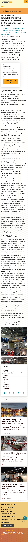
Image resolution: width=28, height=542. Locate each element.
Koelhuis (6, 381)
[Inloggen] (6, 530)
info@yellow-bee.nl (10, 513)
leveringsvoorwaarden (11, 533)
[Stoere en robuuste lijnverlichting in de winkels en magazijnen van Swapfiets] (14, 474)
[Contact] (9, 530)
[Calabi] (3, 537)
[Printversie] (4, 393)
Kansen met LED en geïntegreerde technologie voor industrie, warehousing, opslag (14, 455)
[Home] (2, 530)
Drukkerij (6, 379)
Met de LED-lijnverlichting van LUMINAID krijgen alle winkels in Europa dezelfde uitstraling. (14, 492)
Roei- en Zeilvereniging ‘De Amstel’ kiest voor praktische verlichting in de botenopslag (12, 421)
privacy (25, 533)
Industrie (6, 386)
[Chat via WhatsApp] (25, 518)
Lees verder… (7, 464)
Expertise (8, 10)
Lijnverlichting (8, 375)
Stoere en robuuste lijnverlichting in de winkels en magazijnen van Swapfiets (14, 486)
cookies (3, 534)
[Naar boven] (12, 530)
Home (2, 10)
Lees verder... (7, 433)
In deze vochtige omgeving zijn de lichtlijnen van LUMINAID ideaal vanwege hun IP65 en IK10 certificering (13, 427)
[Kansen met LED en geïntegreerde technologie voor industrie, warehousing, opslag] (14, 443)
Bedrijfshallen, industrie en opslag (12, 12)
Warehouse (7, 382)
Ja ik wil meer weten (10, 81)
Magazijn (6, 388)
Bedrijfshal (7, 384)
